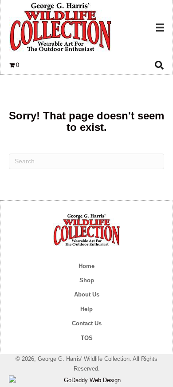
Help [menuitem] (86, 309)
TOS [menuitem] (87, 338)
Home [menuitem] (86, 266)
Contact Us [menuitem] (87, 323)
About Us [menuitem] (86, 294)
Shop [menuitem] (86, 280)
